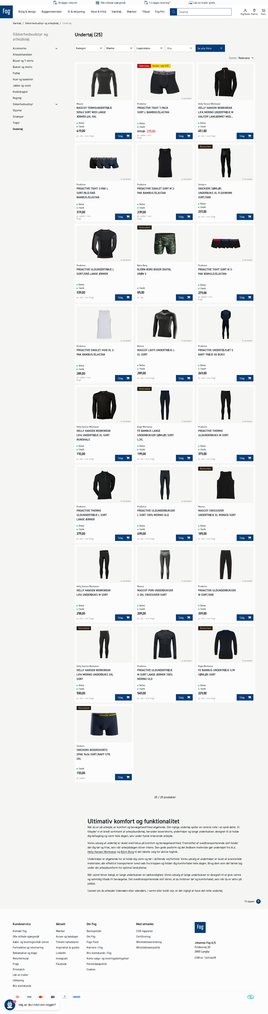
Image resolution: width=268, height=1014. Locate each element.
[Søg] (173, 11)
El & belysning (76, 11)
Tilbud (145, 11)
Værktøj (116, 11)
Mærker (132, 11)
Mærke (110, 48)
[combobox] (204, 11)
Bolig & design (27, 11)
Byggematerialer (52, 11)
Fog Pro (159, 11)
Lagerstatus (143, 48)
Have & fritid (98, 11)
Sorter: (233, 58)
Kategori (81, 48)
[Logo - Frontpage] (6, 11)
